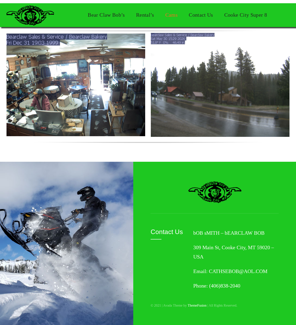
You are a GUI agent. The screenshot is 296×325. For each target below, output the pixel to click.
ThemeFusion (197, 305)
